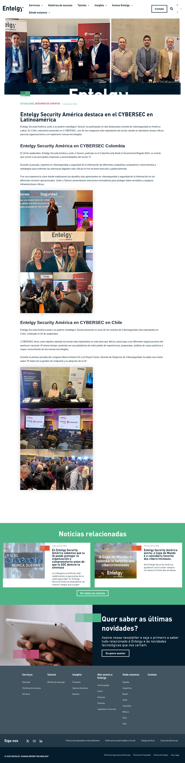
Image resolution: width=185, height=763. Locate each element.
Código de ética (148, 740)
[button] (41, 5)
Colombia (127, 706)
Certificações (103, 685)
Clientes (101, 703)
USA (124, 723)
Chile (125, 700)
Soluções (26, 682)
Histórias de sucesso (31, 688)
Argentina (127, 688)
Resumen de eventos (47, 103)
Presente (76, 682)
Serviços (26, 694)
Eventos (75, 694)
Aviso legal (175, 755)
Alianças (101, 697)
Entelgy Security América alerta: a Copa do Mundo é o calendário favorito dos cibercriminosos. (160, 554)
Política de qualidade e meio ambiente (82, 740)
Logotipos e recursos (106, 709)
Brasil (125, 694)
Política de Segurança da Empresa (117, 755)
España (126, 682)
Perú (125, 717)
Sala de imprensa (80, 688)
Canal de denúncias (169, 740)
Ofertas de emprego (56, 682)
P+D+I (100, 691)
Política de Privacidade (142, 755)
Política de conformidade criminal (120, 740)
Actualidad (27, 103)
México (126, 711)
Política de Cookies (161, 755)
